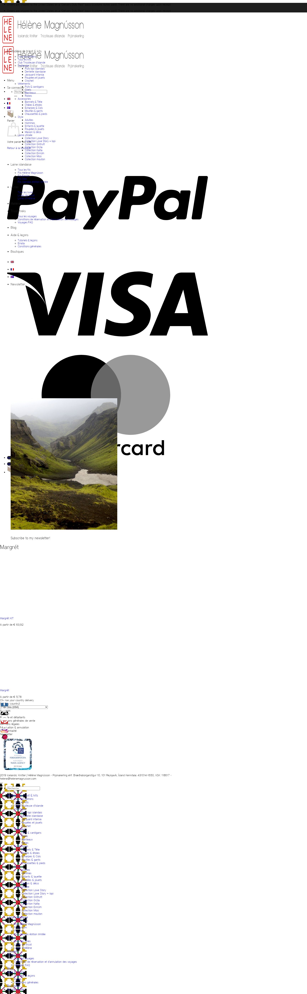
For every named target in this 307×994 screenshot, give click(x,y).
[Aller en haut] (1, 783)
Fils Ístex (22, 178)
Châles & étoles (33, 104)
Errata (21, 243)
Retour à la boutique (19, 148)
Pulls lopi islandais (35, 68)
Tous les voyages (27, 216)
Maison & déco (33, 132)
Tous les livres (25, 192)
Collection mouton (35, 159)
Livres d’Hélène (26, 198)
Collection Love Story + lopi (40, 141)
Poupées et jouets (35, 77)
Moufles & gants (34, 110)
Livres (14, 187)
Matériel (16, 203)
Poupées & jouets (34, 128)
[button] (10, 80)
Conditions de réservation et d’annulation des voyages (48, 219)
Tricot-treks (18, 211)
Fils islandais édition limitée (33, 181)
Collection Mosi (33, 156)
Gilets (28, 89)
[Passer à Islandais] (8, 108)
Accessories (24, 98)
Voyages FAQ (25, 222)
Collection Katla (33, 150)
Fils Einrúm (24, 175)
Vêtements (24, 83)
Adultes (29, 119)
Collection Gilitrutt (35, 144)
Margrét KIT (7, 618)
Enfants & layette (34, 125)
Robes (28, 95)
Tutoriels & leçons (27, 240)
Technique (23, 65)
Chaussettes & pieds (36, 113)
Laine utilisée (25, 135)
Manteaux (30, 92)
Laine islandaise (21, 164)
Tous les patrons (27, 56)
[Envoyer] (15, 96)
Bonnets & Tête (33, 101)
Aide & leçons (19, 235)
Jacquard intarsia (34, 74)
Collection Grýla (33, 147)
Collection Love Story (37, 138)
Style (20, 116)
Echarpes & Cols (34, 107)
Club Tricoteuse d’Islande (31, 62)
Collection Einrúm (34, 153)
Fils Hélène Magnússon (30, 172)
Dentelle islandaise (35, 71)
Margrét (4, 690)
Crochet (29, 80)
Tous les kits (24, 59)
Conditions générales (29, 246)
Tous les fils (24, 169)
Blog (13, 227)
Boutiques (17, 251)
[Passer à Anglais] (8, 99)
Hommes (30, 122)
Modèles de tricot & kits (26, 51)
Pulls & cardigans (34, 86)
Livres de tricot (26, 195)
